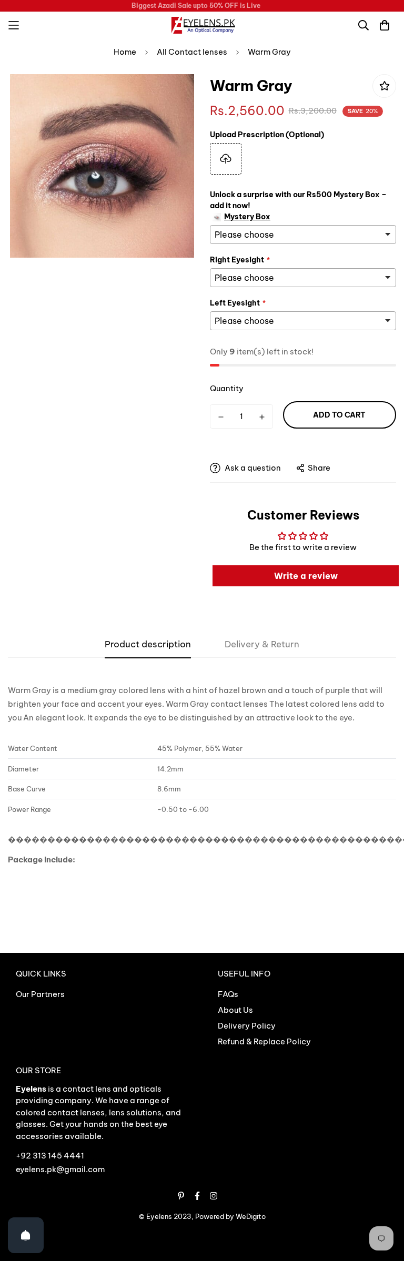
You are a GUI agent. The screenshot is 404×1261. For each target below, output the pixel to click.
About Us (235, 1010)
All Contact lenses (192, 52)
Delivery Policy (247, 1026)
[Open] (26, 1235)
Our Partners (40, 994)
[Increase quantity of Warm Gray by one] (261, 417)
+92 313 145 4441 (50, 1156)
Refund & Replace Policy (264, 1041)
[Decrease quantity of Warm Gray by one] (220, 417)
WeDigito (251, 1216)
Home (125, 52)
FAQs (228, 994)
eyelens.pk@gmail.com (60, 1169)
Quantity (227, 388)
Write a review (306, 576)
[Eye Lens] (202, 25)
